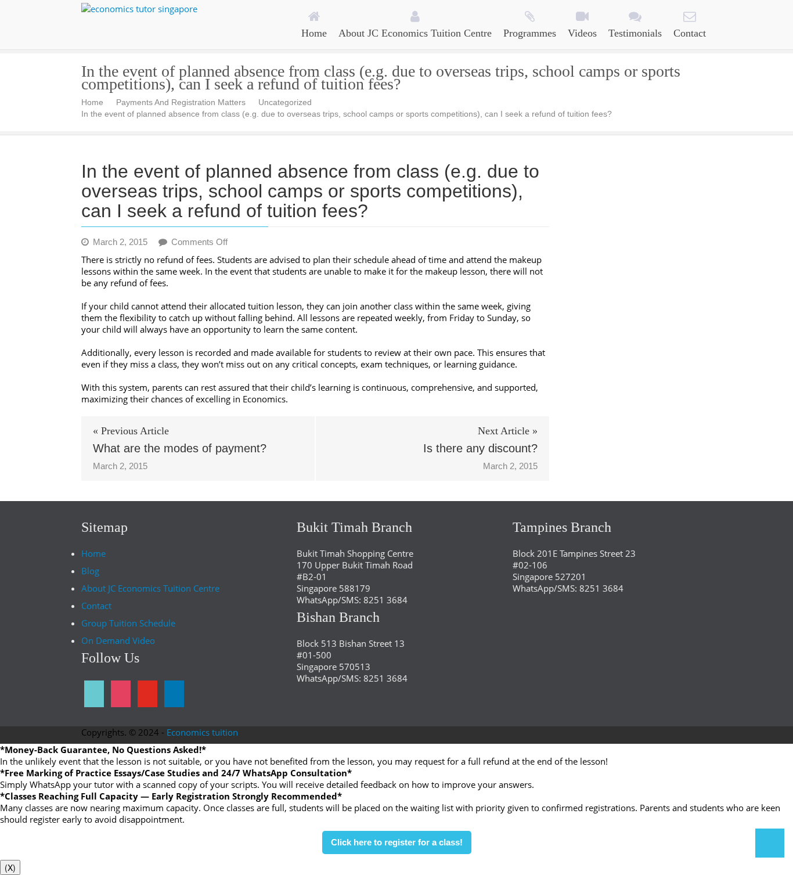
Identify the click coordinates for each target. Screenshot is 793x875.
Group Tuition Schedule (128, 623)
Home (92, 102)
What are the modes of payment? (179, 448)
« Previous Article (131, 431)
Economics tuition (202, 732)
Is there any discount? (480, 448)
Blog (90, 571)
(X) (10, 867)
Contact (96, 605)
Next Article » (508, 431)
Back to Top (769, 843)
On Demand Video (118, 640)
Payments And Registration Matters (181, 102)
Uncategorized (285, 102)
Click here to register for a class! (397, 842)
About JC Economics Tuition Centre (150, 588)
